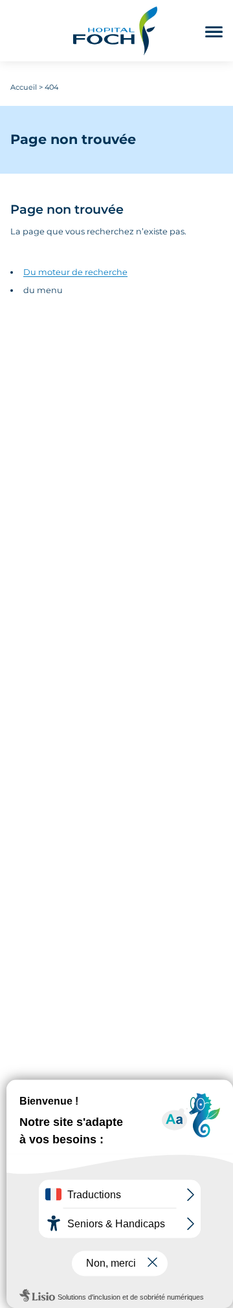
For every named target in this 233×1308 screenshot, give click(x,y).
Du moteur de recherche (75, 272)
